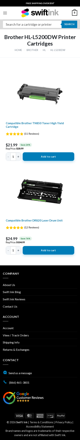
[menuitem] (40, 3)
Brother (32, 50)
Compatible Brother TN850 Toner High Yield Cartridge (35, 125)
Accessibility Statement (40, 426)
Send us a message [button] (20, 373)
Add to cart (48, 156)
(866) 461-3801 (19, 382)
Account (8, 328)
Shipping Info (11, 342)
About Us (9, 285)
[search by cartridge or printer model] (40, 24)
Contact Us (10, 306)
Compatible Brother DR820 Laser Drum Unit (34, 220)
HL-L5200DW (57, 50)
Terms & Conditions (41, 422)
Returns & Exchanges (16, 349)
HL (44, 50)
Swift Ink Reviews (14, 299)
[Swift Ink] (40, 13)
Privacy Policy (63, 422)
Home (18, 50)
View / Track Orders (16, 335)
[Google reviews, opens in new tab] (23, 397)
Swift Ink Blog (12, 292)
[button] (5, 12)
